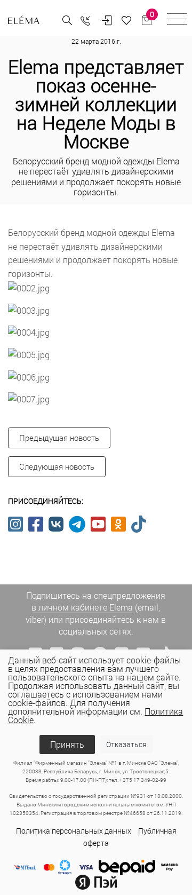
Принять (67, 744)
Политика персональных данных (73, 831)
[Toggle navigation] (177, 20)
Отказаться (126, 744)
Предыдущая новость (59, 437)
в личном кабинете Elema (82, 607)
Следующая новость (56, 466)
